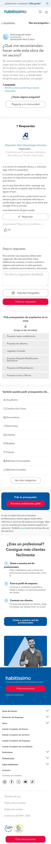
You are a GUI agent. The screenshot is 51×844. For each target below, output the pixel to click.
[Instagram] (4, 781)
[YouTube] (25, 781)
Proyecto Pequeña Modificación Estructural (22, 359)
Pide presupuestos (25, 839)
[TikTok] (32, 781)
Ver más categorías (25, 480)
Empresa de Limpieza (11, 723)
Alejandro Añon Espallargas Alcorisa (25, 145)
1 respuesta (9, 85)
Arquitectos (7, 745)
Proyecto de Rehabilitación (20, 368)
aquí (3, 525)
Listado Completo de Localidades (17, 747)
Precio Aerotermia (10, 717)
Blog (4, 727)
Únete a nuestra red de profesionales (25, 621)
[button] (25, 711)
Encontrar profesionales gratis (26, 504)
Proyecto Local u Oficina (19, 375)
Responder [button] (27, 217)
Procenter (6, 735)
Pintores (5, 737)
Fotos (4, 732)
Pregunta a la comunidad (25, 104)
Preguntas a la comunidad (13, 730)
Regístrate (6, 758)
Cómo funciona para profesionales (17, 762)
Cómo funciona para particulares (16, 756)
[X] (18, 781)
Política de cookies (13, 809)
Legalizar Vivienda (16, 351)
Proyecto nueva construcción (21, 336)
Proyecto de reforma (17, 344)
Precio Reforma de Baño (12, 715)
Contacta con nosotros (12, 776)
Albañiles (6, 743)
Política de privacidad (15, 803)
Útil (9, 230)
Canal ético (7, 771)
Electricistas (7, 740)
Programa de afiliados (11, 773)
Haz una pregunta (38, 23)
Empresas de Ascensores (13, 721)
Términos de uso (12, 797)
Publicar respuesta (25, 302)
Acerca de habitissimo (11, 768)
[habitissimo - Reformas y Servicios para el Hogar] (12, 12)
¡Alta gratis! (35, 4)
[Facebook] (11, 781)
